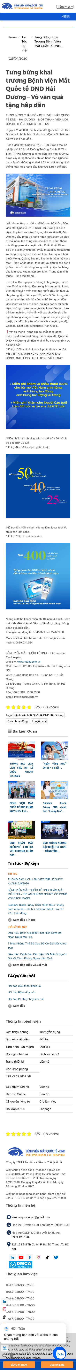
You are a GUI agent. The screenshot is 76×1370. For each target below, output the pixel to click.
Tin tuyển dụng (50, 1032)
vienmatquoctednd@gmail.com (31, 1217)
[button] (66, 16)
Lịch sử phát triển (17, 1039)
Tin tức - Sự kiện (23, 863)
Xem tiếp (19, 1005)
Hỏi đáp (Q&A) (15, 1109)
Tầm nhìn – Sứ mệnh (20, 1047)
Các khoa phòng (17, 1069)
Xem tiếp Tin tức (24, 919)
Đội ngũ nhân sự (17, 1054)
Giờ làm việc (48, 1101)
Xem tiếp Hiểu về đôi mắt (30, 965)
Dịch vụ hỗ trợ (49, 1054)
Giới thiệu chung (17, 1032)
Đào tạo (45, 1047)
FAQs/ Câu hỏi (21, 976)
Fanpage (45, 1109)
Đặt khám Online (17, 1087)
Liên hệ (44, 1061)
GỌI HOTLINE (57, 1364)
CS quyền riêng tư (18, 1101)
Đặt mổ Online (16, 1094)
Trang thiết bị (15, 1061)
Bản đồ (44, 1094)
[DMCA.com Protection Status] (20, 1264)
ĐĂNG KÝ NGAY (19, 1364)
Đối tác (44, 1039)
